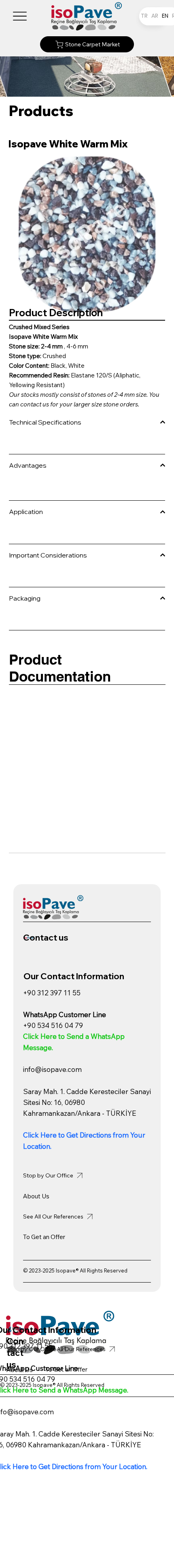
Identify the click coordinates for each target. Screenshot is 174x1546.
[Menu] (20, 16)
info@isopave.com (52, 1069)
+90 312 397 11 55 (52, 993)
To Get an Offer (44, 1237)
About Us (36, 1196)
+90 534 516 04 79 (53, 1025)
